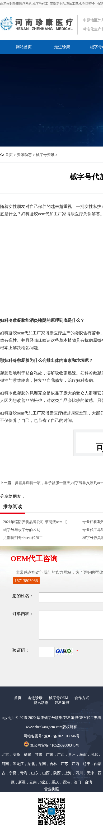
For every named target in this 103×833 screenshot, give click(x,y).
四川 (79, 773)
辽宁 (86, 764)
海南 (83, 755)
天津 (90, 773)
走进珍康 (62, 47)
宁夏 (12, 773)
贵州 (72, 755)
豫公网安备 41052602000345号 (54, 745)
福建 (27, 755)
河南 (5, 764)
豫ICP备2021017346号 (61, 736)
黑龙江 (18, 764)
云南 (33, 782)
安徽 (16, 755)
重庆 (55, 782)
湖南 (42, 764)
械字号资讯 (45, 155)
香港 (66, 782)
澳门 (77, 782)
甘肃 (38, 755)
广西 (60, 755)
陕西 (57, 773)
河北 (94, 755)
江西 (75, 764)
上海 (68, 773)
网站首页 (24, 47)
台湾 (88, 782)
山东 (35, 773)
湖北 (31, 764)
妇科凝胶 (62, 703)
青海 (23, 773)
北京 (5, 755)
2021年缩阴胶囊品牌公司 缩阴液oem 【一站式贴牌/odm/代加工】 (38, 522)
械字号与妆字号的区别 (21, 530)
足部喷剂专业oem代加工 (23, 538)
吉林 (53, 764)
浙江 (44, 782)
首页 (9, 155)
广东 (49, 755)
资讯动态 (24, 155)
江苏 (64, 764)
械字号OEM (58, 698)
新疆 (22, 782)
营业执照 (51, 789)
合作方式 (81, 698)
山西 (46, 773)
